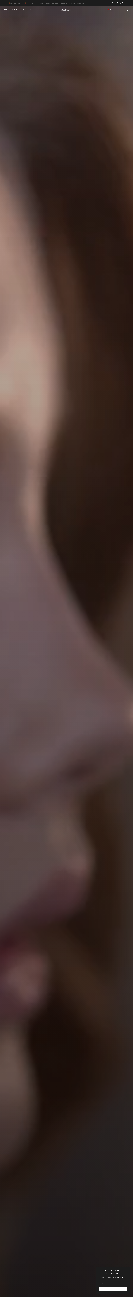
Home (6, 9)
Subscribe (113, 1289)
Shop (23, 9)
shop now (90, 3)
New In (14, 9)
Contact (31, 9)
